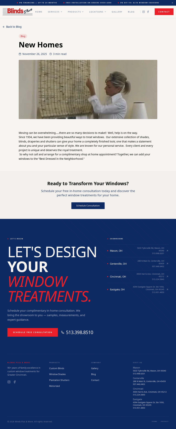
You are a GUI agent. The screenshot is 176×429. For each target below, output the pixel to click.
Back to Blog (14, 26)
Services (54, 12)
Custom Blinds (56, 368)
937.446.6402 (139, 384)
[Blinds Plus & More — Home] (17, 11)
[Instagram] (9, 382)
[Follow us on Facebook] (148, 12)
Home (38, 12)
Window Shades (57, 374)
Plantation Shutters (59, 380)
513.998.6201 (139, 373)
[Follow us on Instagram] (143, 12)
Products (74, 12)
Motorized (54, 385)
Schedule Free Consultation (32, 332)
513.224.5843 (139, 395)
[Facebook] (14, 382)
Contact (164, 12)
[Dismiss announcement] (172, 3)
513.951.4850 (139, 408)
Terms (154, 421)
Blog (131, 12)
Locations (96, 12)
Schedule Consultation (88, 205)
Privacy (165, 421)
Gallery (117, 12)
